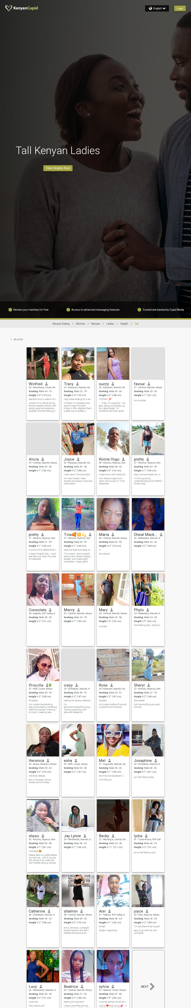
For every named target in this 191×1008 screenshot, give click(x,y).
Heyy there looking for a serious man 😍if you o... (78, 399)
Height (124, 323)
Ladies (110, 323)
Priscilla (36, 685)
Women (80, 323)
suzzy (104, 384)
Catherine (37, 911)
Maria (104, 534)
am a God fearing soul (145, 852)
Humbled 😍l (35, 851)
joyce (138, 911)
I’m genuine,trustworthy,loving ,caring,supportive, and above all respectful (77, 708)
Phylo (139, 610)
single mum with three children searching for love (113, 474)
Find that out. (105, 779)
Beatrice (71, 986)
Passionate (139, 700)
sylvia (104, 986)
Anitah (102, 926)
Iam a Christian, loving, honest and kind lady (40, 781)
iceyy (68, 685)
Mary (103, 610)
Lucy (33, 986)
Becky (104, 836)
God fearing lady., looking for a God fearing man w (148, 625)
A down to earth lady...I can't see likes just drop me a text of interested (42, 556)
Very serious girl (37, 1005)
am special (104, 553)
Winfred (36, 384)
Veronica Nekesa (37, 776)
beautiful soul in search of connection (43, 399)
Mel (102, 760)
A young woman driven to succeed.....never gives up (113, 1002)
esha (68, 760)
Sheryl (139, 685)
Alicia (34, 459)
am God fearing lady (144, 777)
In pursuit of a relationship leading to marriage (43, 550)
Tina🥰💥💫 (75, 534)
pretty (139, 459)
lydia (138, 836)
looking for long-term (74, 1002)
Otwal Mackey (145, 534)
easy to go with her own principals (145, 931)
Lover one (33, 1002)
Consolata (37, 610)
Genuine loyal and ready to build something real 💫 (78, 550)
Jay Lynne (72, 836)
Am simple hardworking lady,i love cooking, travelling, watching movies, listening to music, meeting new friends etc (43, 708)
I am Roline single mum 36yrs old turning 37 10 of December (112, 481)
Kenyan (95, 323)
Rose (103, 685)
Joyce (69, 459)
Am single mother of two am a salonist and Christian (113, 705)
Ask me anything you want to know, (147, 705)
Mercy (69, 610)
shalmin (71, 911)
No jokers (33, 700)
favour (139, 384)
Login (180, 8)
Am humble (140, 400)
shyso (34, 836)
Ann (102, 911)
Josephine (143, 760)
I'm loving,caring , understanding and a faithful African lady (148, 481)
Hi (100, 550)
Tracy (68, 384)
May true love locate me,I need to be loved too (148, 474)
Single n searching (108, 930)
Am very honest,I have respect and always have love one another (78, 481)
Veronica (36, 760)
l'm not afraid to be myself (147, 926)
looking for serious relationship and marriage (78, 700)
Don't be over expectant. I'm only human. (113, 776)
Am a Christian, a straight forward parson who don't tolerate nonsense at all (76, 930)
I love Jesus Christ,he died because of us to (78, 474)
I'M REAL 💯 (105, 399)
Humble (103, 626)
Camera (103, 700)
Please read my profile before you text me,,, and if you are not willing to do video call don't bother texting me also (43, 859)
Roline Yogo (109, 459)
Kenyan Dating (61, 323)
